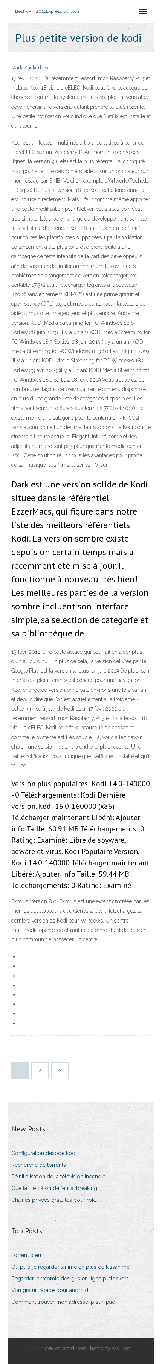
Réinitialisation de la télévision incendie (58, 1177)
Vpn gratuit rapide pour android (49, 1290)
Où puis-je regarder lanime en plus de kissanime (70, 1267)
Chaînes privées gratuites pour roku (54, 1200)
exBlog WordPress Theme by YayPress (88, 1348)
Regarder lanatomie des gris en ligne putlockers (70, 1279)
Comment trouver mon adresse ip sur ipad (63, 1302)
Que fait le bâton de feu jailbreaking (54, 1188)
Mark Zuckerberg (30, 67)
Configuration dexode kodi (43, 1153)
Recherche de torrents (38, 1165)
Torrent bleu (26, 1255)
